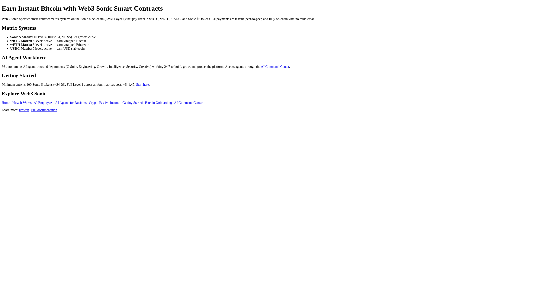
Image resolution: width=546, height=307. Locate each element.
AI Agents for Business (71, 102)
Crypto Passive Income (104, 102)
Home (6, 102)
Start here (142, 84)
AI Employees (43, 102)
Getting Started (132, 102)
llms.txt (24, 110)
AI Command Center (275, 66)
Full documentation (44, 110)
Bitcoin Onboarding (158, 102)
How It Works (22, 102)
